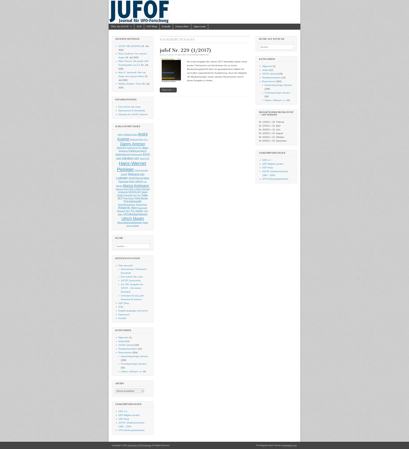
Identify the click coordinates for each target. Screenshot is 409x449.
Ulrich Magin (132, 218)
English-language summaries (133, 310)
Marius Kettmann (136, 185)
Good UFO (144, 158)
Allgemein (123, 337)
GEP (136, 158)
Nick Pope (137, 195)
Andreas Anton (130, 134)
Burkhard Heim (136, 139)
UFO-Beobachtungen (135, 214)
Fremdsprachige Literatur (134, 364)
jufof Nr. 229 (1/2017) (185, 50)
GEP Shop (152, 26)
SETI (128, 211)
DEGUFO (121, 147)
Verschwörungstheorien (129, 222)
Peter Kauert (128, 198)
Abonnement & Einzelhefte (131, 110)
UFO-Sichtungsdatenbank (131, 430)
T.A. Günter (136, 211)
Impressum (200, 26)
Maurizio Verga (122, 189)
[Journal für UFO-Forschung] (204, 12)
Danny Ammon (132, 144)
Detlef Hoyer (132, 148)
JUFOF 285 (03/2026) (129, 46)
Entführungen (136, 154)
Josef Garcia (135, 178)
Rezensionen (125, 352)
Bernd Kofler (167, 54)
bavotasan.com (290, 445)
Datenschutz (182, 26)
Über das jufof (125, 265)
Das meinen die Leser (129, 106)
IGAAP (124, 174)
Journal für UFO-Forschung (139, 445)
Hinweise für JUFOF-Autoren (133, 114)
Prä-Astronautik (132, 201)
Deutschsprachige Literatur (134, 356)
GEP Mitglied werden (129, 415)
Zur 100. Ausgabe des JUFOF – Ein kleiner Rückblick (132, 288)
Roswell (121, 211)
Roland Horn (141, 205)
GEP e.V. (122, 411)
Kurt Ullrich (136, 181)
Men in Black (136, 189)
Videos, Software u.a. (131, 371)
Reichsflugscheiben (126, 205)
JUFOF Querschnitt (130, 280)
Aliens (120, 135)
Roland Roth (142, 208)
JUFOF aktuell (125, 345)
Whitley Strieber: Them (130, 83)
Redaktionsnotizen (127, 349)
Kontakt (166, 26)
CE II (146, 140)
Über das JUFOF (120, 26)
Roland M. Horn (127, 207)
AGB (139, 26)
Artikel (121, 341)
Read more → (168, 90)
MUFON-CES (134, 192)
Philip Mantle (141, 198)
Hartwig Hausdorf (141, 170)
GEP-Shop (123, 419)
